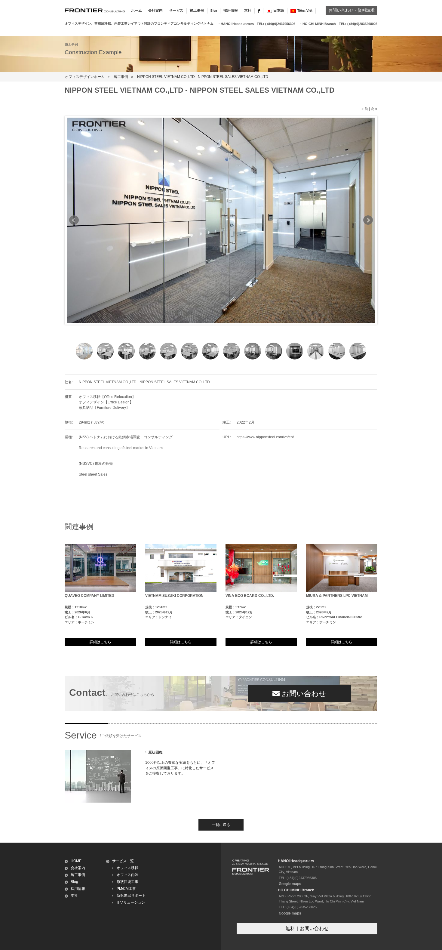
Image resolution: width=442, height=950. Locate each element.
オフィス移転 (127, 868)
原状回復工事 (127, 882)
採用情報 (230, 11)
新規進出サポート (131, 895)
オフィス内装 (127, 875)
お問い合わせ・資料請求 (351, 10)
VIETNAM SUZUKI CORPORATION (174, 596)
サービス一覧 (123, 861)
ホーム (136, 11)
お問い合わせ (303, 693)
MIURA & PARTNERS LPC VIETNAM (337, 596)
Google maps (290, 884)
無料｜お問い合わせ (307, 928)
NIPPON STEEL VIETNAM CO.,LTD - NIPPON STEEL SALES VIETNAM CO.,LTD (202, 77)
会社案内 (78, 868)
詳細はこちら (100, 642)
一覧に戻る (221, 825)
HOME (76, 861)
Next (368, 220)
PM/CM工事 (126, 889)
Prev (74, 220)
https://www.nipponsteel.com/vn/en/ (265, 437)
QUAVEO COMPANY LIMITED (89, 596)
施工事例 (121, 77)
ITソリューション (131, 902)
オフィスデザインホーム (85, 77)
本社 (247, 11)
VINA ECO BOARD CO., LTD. (250, 596)
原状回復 (155, 752)
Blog (213, 11)
